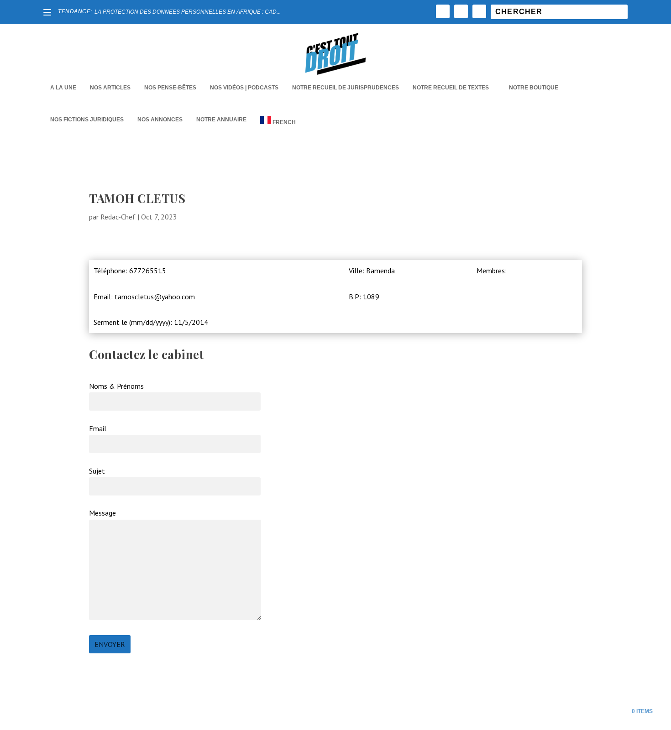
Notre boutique (533, 87)
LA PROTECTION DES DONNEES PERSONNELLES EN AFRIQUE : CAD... (187, 12)
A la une (63, 87)
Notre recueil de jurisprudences (345, 87)
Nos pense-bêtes (170, 87)
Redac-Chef (118, 216)
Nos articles (110, 87)
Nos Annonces (160, 119)
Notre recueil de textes (451, 87)
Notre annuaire (221, 119)
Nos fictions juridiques (87, 119)
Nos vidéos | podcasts (244, 87)
